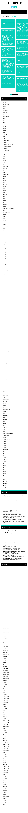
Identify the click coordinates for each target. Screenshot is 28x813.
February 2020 (5, 598)
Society (4, 417)
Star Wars (4, 423)
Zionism (4, 487)
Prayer (4, 377)
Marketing (4, 300)
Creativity (4, 152)
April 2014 (4, 736)
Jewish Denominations (7, 252)
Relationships (5, 395)
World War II (5, 473)
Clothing (4, 136)
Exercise (4, 176)
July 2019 (4, 612)
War (3, 463)
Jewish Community (6, 250)
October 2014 (5, 724)
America (4, 106)
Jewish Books (5, 248)
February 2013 (5, 764)
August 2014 (5, 728)
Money (4, 327)
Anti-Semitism (5, 110)
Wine (4, 467)
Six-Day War (5, 413)
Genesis (4, 200)
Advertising (5, 102)
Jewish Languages (6, 258)
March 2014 (5, 738)
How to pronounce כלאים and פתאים (9, 498)
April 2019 (4, 618)
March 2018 (5, 644)
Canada (4, 130)
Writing (4, 475)
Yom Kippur (5, 481)
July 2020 (4, 588)
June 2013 (5, 756)
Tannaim (4, 437)
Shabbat (4, 411)
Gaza (4, 196)
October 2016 (5, 676)
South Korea (5, 419)
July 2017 (4, 658)
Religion (4, 397)
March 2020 (5, 596)
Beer (3, 120)
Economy (4, 158)
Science (4, 403)
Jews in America (6, 268)
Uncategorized (5, 459)
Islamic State (5, 242)
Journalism (5, 272)
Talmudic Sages (6, 435)
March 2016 (5, 690)
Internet (4, 236)
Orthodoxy (4, 353)
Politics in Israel (5, 373)
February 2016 (5, 692)
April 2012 (4, 782)
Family (4, 182)
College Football (6, 140)
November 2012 (6, 768)
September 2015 (6, 702)
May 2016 (4, 686)
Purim (4, 381)
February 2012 (5, 786)
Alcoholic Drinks (6, 104)
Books (4, 124)
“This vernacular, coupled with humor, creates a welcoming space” (8, 21)
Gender (4, 198)
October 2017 (5, 652)
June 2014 (5, 732)
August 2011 (5, 798)
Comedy (4, 142)
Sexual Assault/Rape (6, 409)
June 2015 (5, 708)
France (4, 192)
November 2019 (6, 604)
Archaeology (5, 112)
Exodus (4, 178)
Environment (5, 168)
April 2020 (4, 594)
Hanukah (4, 210)
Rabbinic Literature (6, 383)
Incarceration (5, 232)
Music (4, 335)
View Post (4, 505)
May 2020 (4, 592)
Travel (4, 451)
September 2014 (6, 726)
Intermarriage (5, 234)
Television (4, 445)
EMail (4, 162)
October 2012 (5, 770)
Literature (4, 288)
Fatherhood (5, 184)
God (3, 202)
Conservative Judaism (7, 146)
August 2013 (5, 752)
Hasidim (4, 214)
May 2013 (4, 758)
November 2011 (6, 792)
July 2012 (4, 776)
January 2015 (5, 718)
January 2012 (5, 788)
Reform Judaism (6, 393)
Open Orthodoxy (6, 351)
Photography (5, 365)
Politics (4, 369)
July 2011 (4, 800)
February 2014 (5, 740)
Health (4, 216)
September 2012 (6, 772)
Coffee (4, 138)
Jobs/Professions (6, 270)
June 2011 (5, 802)
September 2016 (6, 678)
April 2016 (4, 688)
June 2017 (5, 660)
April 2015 (4, 712)
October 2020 (5, 582)
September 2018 (6, 632)
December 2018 (6, 626)
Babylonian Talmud (6, 116)
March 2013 (5, 762)
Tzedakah (4, 457)
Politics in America (6, 371)
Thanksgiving (5, 449)
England (4, 164)
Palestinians (5, 355)
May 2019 (4, 616)
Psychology (5, 379)
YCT (3, 477)
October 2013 (5, 748)
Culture (4, 154)
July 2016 (4, 682)
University (4, 461)
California (4, 128)
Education (4, 160)
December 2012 (6, 766)
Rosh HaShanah (6, 399)
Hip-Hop (4, 220)
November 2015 (6, 698)
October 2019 (5, 606)
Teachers (4, 441)
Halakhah (4, 206)
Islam (4, 240)
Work (4, 469)
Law (3, 284)
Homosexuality (5, 226)
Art (3, 114)
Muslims (4, 337)
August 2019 (5, 610)
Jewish (4, 246)
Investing (4, 238)
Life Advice (5, 286)
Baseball (4, 118)
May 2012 (4, 780)
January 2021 (5, 578)
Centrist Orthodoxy (6, 132)
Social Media (5, 415)
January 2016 (5, 694)
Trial (3, 453)
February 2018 (5, 646)
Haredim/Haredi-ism (6, 212)
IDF (3, 230)
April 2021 (4, 574)
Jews (4, 266)
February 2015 (5, 716)
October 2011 (5, 794)
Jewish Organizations (7, 260)
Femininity (4, 186)
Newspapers (5, 343)
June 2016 (5, 684)
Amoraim (4, 108)
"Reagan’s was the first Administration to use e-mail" (12, 519)
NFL (3, 345)
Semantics (5, 405)
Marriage (4, 302)
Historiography (5, 222)
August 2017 (5, 656)
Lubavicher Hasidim (6, 292)
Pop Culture (5, 375)
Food (4, 188)
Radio (4, 389)
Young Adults (5, 483)
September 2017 (6, 654)
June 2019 (5, 614)
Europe (4, 172)
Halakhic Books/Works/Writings (8, 208)
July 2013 (4, 754)
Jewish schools (5, 262)
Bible (4, 122)
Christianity (5, 134)
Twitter (12, 7)
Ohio (3, 349)
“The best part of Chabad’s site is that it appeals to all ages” (8, 50)
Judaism (4, 274)
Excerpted (14, 3)
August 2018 (5, 634)
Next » (16, 94)
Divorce (4, 156)
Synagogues (5, 427)
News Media (5, 341)
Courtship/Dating (6, 150)
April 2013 (4, 760)
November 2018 (6, 628)
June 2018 (5, 638)
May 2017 (4, 662)
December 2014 (6, 720)
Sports (4, 421)
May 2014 (4, 734)
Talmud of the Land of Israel (8, 433)
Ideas (4, 228)
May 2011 (4, 804)
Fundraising (5, 194)
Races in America (6, 387)
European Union (6, 174)
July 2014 (4, 730)
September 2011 (6, 796)
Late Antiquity (5, 282)
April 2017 (4, 664)
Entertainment (5, 166)
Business (4, 126)
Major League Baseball (7, 298)
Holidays (4, 224)
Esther (4, 170)
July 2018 (4, 636)
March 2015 (5, 714)
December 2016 (6, 672)
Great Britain (5, 204)
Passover (4, 359)
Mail (3, 296)
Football (4, 190)
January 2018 (5, 648)
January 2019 (5, 624)
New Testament (5, 339)
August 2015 (5, 704)
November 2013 (6, 746)
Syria (4, 429)
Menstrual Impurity (6, 312)
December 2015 (6, 696)
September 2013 (6, 750)
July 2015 (4, 706)
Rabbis (4, 385)
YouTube (4, 485)
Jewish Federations (6, 256)
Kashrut (4, 276)
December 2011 (6, 790)
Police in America (6, 367)
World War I (5, 471)
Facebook (4, 180)
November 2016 (6, 674)
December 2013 (6, 744)
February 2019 (5, 622)
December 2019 (6, 602)
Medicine (4, 308)
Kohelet (4, 278)
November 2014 (6, 722)
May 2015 (4, 710)
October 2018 (5, 630)
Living (4, 290)
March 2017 (5, 666)
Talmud (4, 431)
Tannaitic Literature (6, 439)
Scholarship (5, 401)
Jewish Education (6, 254)
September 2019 (6, 608)
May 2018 (4, 640)
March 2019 (5, 620)
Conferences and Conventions (8, 144)
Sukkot (4, 425)
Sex (3, 407)
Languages (5, 280)
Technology (5, 443)
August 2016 (5, 680)
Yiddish (4, 479)
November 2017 (6, 650)
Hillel (4, 218)
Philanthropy (5, 363)
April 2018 (4, 642)
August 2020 (5, 586)
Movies (4, 331)
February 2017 (5, 668)
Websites (4, 465)
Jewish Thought (5, 264)
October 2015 (5, 700)
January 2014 (5, 742)
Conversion (5, 148)
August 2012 (5, 774)
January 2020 (5, 600)
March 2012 (5, 784)
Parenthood (5, 357)
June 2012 (5, 778)
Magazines (5, 294)
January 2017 (5, 670)
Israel (4, 244)
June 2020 (5, 590)
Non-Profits (5, 347)
